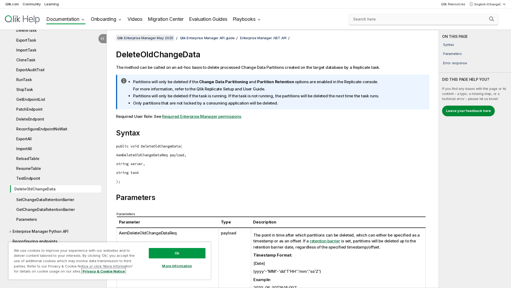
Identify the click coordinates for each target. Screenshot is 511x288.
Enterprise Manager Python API (40, 231)
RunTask (24, 79)
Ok (177, 253)
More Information (177, 266)
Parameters (26, 219)
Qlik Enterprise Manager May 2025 (145, 38)
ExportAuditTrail (30, 69)
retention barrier (325, 240)
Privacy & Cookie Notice (104, 271)
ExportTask (26, 40)
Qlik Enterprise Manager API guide (207, 38)
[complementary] (475, 159)
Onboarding (103, 19)
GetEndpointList (30, 99)
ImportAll (24, 148)
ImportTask (26, 50)
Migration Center (166, 19)
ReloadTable (27, 158)
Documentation (62, 19)
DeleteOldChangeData (34, 189)
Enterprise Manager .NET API (263, 38)
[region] (110, 260)
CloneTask (25, 60)
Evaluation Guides (208, 19)
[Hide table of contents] (102, 38)
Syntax (448, 44)
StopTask (24, 89)
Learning (51, 4)
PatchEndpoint (29, 109)
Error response (455, 63)
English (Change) (488, 4)
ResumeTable (28, 168)
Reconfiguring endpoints (35, 241)
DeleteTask (26, 30)
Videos (134, 19)
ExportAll (24, 139)
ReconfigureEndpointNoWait (41, 129)
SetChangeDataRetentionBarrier (45, 199)
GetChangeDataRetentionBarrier (45, 209)
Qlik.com (12, 4)
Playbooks (244, 19)
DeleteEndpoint (30, 119)
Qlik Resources (453, 4)
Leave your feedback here (468, 111)
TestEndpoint (28, 178)
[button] (492, 19)
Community (32, 4)
